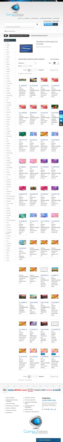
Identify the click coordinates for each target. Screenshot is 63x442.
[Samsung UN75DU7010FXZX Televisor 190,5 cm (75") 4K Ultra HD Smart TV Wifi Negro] (44, 80)
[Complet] (43, 389)
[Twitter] (61, 116)
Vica (7, 240)
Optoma (8, 193)
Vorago (8, 248)
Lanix (7, 169)
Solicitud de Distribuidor (46, 18)
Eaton (7, 107)
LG (7, 177)
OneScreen (9, 191)
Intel (7, 148)
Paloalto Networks (10, 198)
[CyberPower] (49, 389)
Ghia (7, 126)
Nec (7, 189)
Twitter (51, 409)
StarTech (8, 225)
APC (7, 49)
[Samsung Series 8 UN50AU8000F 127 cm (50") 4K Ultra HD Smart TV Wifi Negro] (22, 351)
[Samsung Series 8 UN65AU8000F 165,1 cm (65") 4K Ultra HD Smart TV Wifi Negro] (22, 324)
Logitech (8, 179)
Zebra (7, 257)
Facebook (46, 409)
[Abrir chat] (57, 440)
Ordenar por (21, 63)
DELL (7, 97)
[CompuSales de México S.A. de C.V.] (35, 425)
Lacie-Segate (9, 167)
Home (20, 18)
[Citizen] (37, 389)
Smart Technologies (10, 220)
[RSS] (56, 409)
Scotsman (8, 215)
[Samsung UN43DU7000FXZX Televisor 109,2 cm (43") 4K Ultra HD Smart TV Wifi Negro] (44, 107)
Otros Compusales (10, 196)
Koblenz (8, 160)
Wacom (8, 250)
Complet (8, 81)
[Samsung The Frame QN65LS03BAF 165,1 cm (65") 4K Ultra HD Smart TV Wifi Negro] (33, 188)
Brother (8, 69)
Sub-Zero (8, 227)
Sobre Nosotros (35, 18)
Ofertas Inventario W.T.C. (30, 400)
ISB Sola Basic (9, 153)
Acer (7, 42)
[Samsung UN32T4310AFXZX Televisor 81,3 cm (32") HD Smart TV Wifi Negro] (55, 269)
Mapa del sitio (9, 412)
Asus (7, 54)
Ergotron (8, 117)
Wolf (7, 252)
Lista (58, 64)
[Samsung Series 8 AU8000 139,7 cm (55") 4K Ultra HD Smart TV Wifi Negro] (55, 296)
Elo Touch (8, 112)
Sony (7, 222)
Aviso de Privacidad (10, 403)
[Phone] (61, 124)
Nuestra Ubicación (10, 397)
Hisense (8, 133)
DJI (7, 100)
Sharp (7, 217)
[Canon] (24, 389)
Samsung (8, 213)
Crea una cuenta (47, 21)
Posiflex (8, 208)
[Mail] (61, 120)
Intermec (8, 150)
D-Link (8, 85)
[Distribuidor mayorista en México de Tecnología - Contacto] (31, 1)
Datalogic (8, 93)
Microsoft (8, 181)
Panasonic (8, 201)
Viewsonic (8, 243)
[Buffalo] (17, 389)
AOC (7, 47)
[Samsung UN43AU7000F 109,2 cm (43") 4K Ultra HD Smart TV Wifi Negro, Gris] (55, 351)
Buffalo (8, 71)
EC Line (8, 109)
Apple (7, 52)
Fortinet (8, 119)
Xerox (7, 255)
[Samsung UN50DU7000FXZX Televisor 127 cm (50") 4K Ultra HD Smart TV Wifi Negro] (33, 107)
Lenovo (8, 172)
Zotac (7, 260)
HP (7, 138)
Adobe (8, 45)
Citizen (8, 78)
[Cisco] (30, 389)
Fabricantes (6, 40)
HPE (7, 141)
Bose (7, 66)
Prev (4, 389)
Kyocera (8, 165)
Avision (8, 57)
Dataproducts (9, 95)
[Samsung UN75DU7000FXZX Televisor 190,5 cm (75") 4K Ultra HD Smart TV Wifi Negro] (55, 80)
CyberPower (9, 83)
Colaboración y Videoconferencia (32, 411)
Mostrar (20, 65)
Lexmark (8, 174)
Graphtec (8, 131)
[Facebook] (61, 112)
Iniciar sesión (56, 21)
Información (56, 18)
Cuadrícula (54, 64)
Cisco (7, 76)
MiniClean (8, 184)
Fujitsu (8, 121)
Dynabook (8, 105)
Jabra (7, 155)
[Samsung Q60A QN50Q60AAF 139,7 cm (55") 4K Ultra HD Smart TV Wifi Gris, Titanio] (33, 324)
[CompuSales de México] (14, 9)
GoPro (8, 129)
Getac (7, 124)
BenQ (7, 61)
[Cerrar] (59, 440)
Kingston (8, 157)
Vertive (8, 238)
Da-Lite (8, 88)
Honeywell (8, 136)
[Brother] (11, 389)
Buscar (37, 26)
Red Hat (8, 210)
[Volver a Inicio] (5, 35)
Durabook (8, 102)
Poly (7, 205)
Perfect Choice (9, 203)
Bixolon (8, 64)
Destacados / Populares (30, 397)
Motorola (8, 186)
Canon (7, 73)
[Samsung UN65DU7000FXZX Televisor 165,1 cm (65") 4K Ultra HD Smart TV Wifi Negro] (22, 107)
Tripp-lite (8, 236)
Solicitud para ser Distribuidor (12, 405)
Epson (7, 114)
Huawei (8, 143)
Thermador (9, 229)
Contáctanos (27, 18)
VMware (8, 245)
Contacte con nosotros (11, 410)
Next (59, 389)
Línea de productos (10, 31)
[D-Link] (56, 389)
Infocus (8, 145)
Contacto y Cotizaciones (44, 440)
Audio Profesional (28, 409)
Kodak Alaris (9, 162)
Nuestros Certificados (11, 408)
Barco (7, 59)
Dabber (8, 90)
